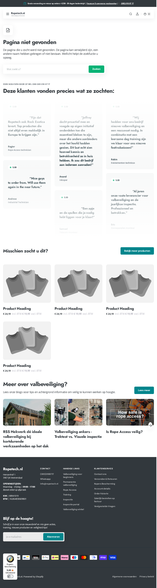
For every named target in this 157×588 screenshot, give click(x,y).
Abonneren (53, 535)
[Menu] (15, 555)
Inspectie (68, 498)
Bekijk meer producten (135, 250)
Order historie (101, 492)
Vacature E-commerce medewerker (102, 3)
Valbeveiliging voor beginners (72, 474)
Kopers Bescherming (104, 482)
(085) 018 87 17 (127, 3)
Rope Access (70, 488)
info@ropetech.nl (49, 482)
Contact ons (100, 472)
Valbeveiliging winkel (73, 508)
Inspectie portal (71, 503)
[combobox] (54, 69)
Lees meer (142, 389)
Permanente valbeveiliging (70, 482)
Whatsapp (45, 477)
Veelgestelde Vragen (104, 505)
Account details (102, 487)
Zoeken (96, 69)
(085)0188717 (47, 472)
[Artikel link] (27, 422)
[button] (7, 14)
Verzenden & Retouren (105, 477)
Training (67, 493)
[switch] (10, 576)
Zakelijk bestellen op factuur (104, 499)
